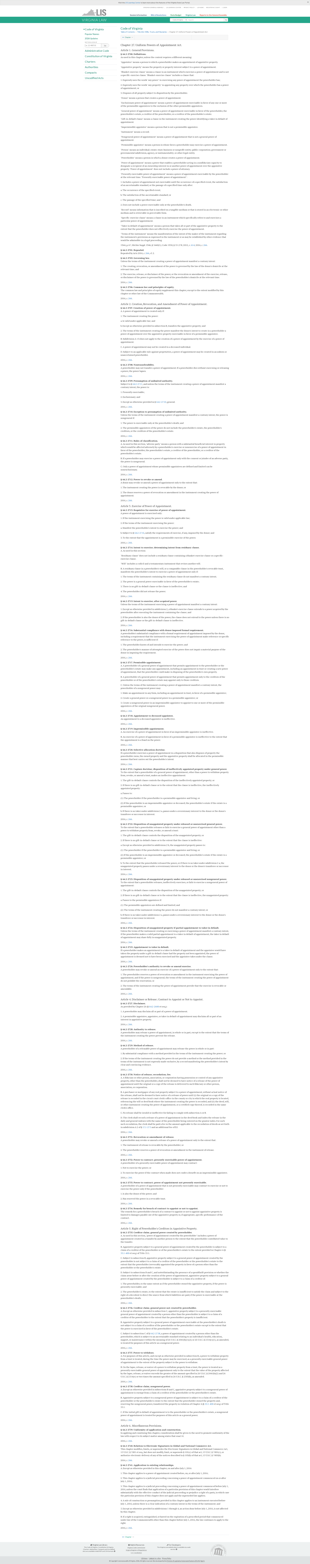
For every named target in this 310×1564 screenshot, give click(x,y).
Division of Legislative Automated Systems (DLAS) (183, 1561)
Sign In (202, 1561)
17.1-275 (147, 1127)
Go (105, 46)
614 (193, 245)
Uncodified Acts (94, 78)
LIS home (200, 7)
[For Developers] (176, 1549)
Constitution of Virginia (98, 56)
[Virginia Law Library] (114, 1551)
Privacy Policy (189, 7)
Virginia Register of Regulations (136, 1550)
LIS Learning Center (132, 3)
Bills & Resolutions (158, 15)
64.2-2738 (155, 1333)
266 (205, 245)
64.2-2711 (137, 383)
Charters (90, 61)
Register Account (213, 7)
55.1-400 (125, 1253)
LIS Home (144, 1558)
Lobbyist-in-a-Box (155, 1558)
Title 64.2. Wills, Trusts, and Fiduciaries (152, 32)
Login (225, 7)
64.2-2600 (154, 1006)
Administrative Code (97, 50)
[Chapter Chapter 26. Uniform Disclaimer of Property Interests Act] (123, 37)
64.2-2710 (161, 401)
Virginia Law (191, 15)
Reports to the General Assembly (213, 15)
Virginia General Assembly (153, 7)
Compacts (91, 72)
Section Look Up (91, 42)
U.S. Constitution (136, 1553)
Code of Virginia (94, 29)
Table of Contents (128, 32)
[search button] (226, 20)
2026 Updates (91, 38)
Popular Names (92, 34)
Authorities (91, 67)
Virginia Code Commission (136, 1547)
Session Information (138, 15)
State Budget (175, 15)
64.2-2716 (139, 532)
